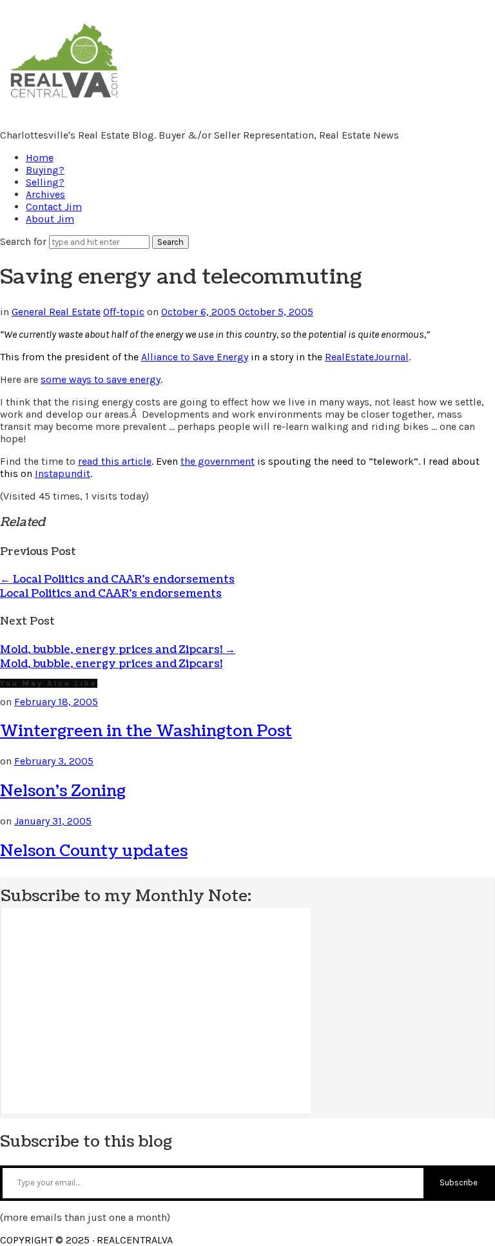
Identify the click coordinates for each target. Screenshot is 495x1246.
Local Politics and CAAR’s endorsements (117, 579)
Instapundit (62, 473)
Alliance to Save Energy (194, 357)
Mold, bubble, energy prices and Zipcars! (117, 650)
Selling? (45, 182)
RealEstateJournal (367, 357)
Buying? (45, 170)
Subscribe (459, 1182)
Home (39, 157)
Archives (45, 194)
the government (217, 461)
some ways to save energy (100, 379)
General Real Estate (56, 312)
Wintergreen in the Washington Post (146, 731)
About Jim (50, 219)
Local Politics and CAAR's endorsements (111, 594)
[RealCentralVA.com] (64, 100)
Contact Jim (54, 206)
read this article (114, 461)
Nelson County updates (94, 851)
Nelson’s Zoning (63, 791)
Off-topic (123, 312)
